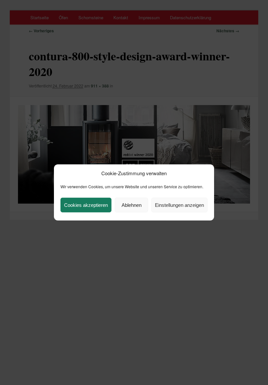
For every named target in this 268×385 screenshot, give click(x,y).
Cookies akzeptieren (86, 205)
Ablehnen (132, 205)
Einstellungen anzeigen (179, 205)
